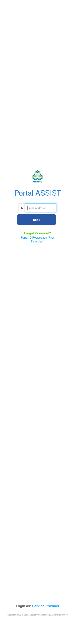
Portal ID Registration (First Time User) (37, 239)
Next (36, 220)
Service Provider (45, 605)
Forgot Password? (37, 233)
